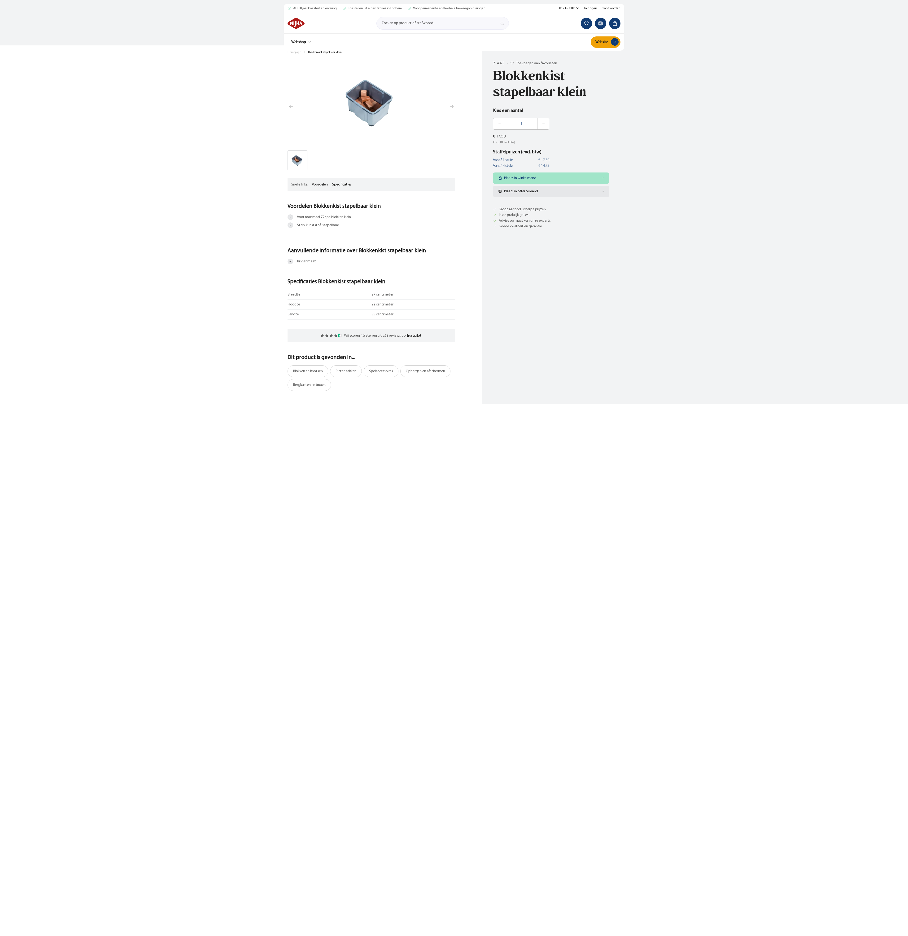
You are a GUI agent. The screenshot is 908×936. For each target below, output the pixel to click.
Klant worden (611, 8)
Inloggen (590, 8)
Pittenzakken (346, 371)
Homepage (294, 52)
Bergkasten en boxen (309, 385)
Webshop (298, 42)
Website (601, 42)
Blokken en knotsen (308, 371)
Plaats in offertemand (521, 191)
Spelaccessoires (381, 371)
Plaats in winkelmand (520, 178)
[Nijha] (296, 23)
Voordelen (320, 184)
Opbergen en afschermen (425, 371)
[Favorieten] (586, 23)
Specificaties (342, 184)
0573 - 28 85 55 (569, 8)
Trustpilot (414, 336)
